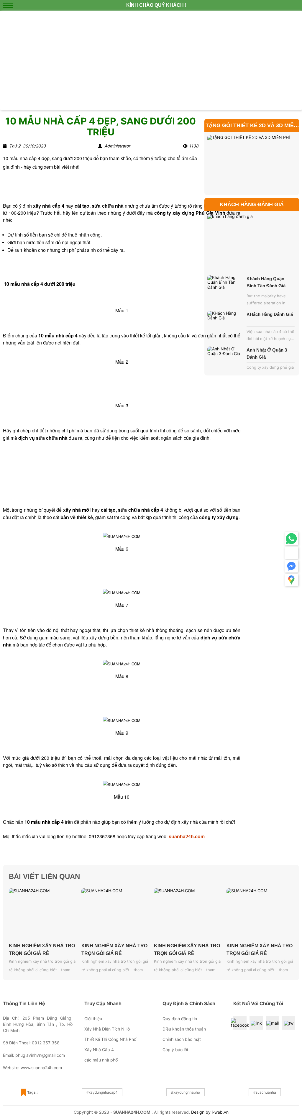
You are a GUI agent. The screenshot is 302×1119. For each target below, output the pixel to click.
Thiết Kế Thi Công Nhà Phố (110, 1039)
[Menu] (8, 5)
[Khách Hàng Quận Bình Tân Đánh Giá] (225, 288)
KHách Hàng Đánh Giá (270, 314)
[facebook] (240, 1023)
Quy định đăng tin (180, 1018)
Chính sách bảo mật (182, 1039)
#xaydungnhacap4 (102, 1092)
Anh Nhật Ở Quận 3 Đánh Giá (267, 353)
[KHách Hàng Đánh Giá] (225, 324)
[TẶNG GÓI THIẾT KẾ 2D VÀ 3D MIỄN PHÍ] (251, 163)
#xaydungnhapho (185, 1092)
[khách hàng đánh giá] (251, 242)
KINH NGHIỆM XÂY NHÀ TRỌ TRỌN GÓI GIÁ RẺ (42, 949)
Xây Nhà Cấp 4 (99, 1049)
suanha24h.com (187, 836)
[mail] (272, 1023)
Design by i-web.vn (210, 1112)
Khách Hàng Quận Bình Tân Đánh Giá (266, 282)
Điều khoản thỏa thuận (184, 1028)
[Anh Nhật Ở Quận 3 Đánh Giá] (225, 360)
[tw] (288, 1023)
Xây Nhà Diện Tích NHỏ (107, 1028)
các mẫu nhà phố (101, 1059)
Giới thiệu (93, 1018)
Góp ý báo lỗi (175, 1049)
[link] (256, 1023)
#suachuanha (264, 1092)
